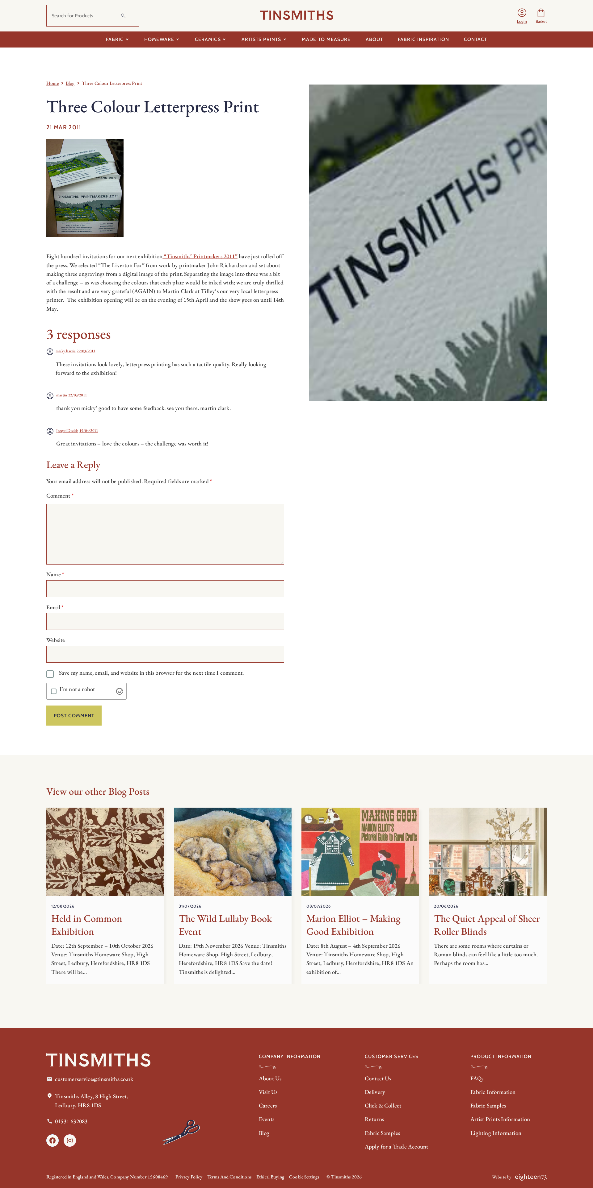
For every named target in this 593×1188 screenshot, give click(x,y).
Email (55, 607)
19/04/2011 (88, 430)
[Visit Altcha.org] (119, 691)
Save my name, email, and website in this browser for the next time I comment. (151, 673)
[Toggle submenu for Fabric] (127, 39)
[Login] (522, 16)
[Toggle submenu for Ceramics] (224, 39)
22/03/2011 (86, 351)
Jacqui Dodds (67, 430)
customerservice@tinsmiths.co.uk (94, 1079)
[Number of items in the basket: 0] (541, 16)
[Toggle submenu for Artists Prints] (284, 39)
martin (61, 395)
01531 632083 (71, 1121)
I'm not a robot (77, 689)
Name (55, 574)
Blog (70, 83)
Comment (60, 495)
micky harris (65, 351)
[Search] (123, 15)
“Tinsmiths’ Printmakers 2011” (200, 256)
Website (55, 640)
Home (52, 83)
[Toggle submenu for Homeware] (177, 39)
